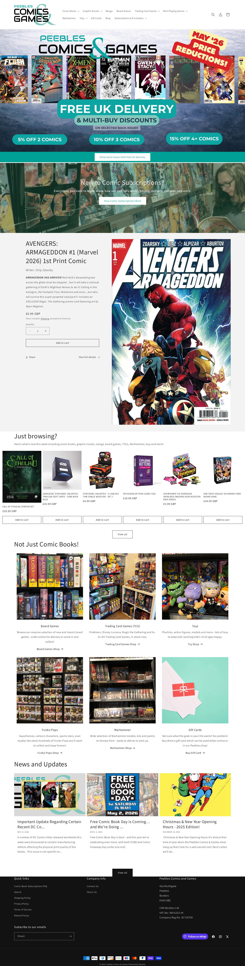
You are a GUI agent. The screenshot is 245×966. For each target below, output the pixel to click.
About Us (92, 892)
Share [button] (32, 357)
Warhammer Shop (121, 748)
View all (122, 534)
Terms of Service (23, 909)
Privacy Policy (21, 903)
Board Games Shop (48, 649)
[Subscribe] (70, 936)
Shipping (45, 318)
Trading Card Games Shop (120, 644)
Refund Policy (21, 915)
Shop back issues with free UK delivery (122, 157)
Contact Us (93, 886)
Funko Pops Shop (48, 753)
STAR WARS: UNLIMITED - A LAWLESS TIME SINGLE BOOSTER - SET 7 (101, 495)
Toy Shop (193, 644)
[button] (70, 10)
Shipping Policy (22, 897)
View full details (87, 357)
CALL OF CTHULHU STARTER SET (18, 506)
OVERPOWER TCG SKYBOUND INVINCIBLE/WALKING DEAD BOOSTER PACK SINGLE (181, 496)
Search (18, 892)
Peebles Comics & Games (117, 964)
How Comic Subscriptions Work (122, 200)
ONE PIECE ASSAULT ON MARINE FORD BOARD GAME (222, 495)
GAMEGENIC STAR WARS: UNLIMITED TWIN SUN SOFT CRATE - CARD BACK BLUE (60, 496)
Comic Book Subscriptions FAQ (30, 886)
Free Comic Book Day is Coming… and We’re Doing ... (120, 824)
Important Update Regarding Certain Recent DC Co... (49, 824)
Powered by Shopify (137, 964)
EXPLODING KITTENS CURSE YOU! (139, 493)
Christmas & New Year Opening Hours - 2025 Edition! (190, 824)
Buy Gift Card (193, 753)
